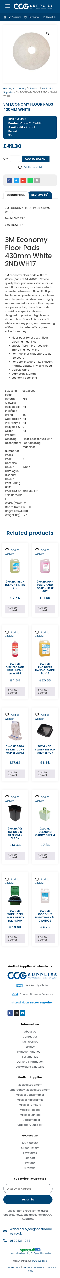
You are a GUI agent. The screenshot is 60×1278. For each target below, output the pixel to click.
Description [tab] (16, 195)
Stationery (19, 88)
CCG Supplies (39, 1260)
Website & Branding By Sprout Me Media (31, 1253)
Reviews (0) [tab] (39, 195)
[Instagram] (16, 1013)
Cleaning (33, 88)
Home (7, 88)
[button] (48, 34)
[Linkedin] (22, 1013)
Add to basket (36, 158)
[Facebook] (10, 1013)
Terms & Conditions (33, 1267)
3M (10, 135)
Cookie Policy (12, 1267)
